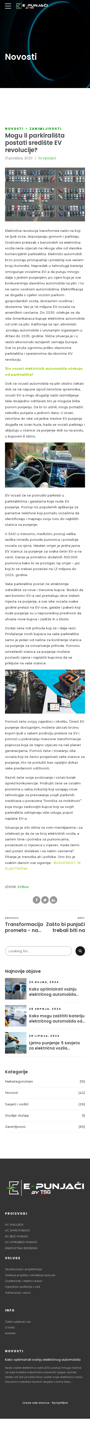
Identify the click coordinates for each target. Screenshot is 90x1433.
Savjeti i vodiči (16, 1104)
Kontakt (10, 1333)
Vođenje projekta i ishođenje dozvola (30, 1275)
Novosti (14, 129)
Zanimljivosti (46, 129)
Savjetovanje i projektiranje (23, 1269)
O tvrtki (10, 1327)
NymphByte (60, 1402)
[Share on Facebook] (36, 900)
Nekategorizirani (19, 1081)
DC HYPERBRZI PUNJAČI (21, 1242)
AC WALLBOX (14, 1224)
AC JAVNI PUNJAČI (17, 1230)
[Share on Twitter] (45, 900)
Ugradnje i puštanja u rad (22, 1286)
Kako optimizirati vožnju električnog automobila (52, 992)
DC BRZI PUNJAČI (16, 1236)
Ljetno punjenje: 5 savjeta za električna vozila (54, 1045)
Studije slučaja (17, 1115)
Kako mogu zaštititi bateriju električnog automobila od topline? (56, 1018)
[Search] (80, 951)
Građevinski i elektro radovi (23, 1281)
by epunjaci (47, 158)
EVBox (23, 887)
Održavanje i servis (17, 1292)
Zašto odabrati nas (18, 1321)
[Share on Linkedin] (53, 900)
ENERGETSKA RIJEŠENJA (21, 1248)
